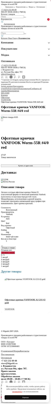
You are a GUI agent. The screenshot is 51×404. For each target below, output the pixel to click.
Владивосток (6, 19)
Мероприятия (13, 91)
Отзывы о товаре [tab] (8, 248)
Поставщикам (7, 354)
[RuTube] (15, 77)
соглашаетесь (17, 392)
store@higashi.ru (9, 363)
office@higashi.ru (8, 74)
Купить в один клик (25, 166)
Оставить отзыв (8, 253)
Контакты (24, 351)
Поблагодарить (11, 89)
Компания (9, 7)
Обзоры (16, 351)
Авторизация (9, 24)
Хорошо (25, 397)
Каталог (4, 38)
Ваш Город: (19, 38)
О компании (7, 351)
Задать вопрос (7, 86)
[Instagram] (19, 77)
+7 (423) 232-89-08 (8, 10)
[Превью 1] (2, 119)
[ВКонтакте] (6, 77)
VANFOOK (9, 309)
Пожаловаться (24, 89)
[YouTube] (23, 77)
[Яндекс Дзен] (11, 77)
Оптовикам (40, 7)
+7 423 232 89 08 (9, 360)
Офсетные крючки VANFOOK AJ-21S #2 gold (25, 301)
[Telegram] (2, 77)
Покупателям (21, 7)
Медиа (31, 7)
